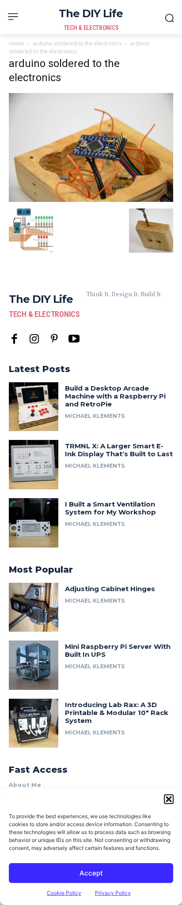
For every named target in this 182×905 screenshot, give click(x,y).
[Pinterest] (54, 339)
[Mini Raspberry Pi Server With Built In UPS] (33, 665)
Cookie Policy (64, 893)
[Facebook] (14, 339)
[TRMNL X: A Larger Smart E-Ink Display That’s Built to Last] (33, 464)
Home (16, 43)
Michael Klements (95, 416)
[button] (168, 799)
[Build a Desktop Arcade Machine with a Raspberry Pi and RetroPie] (33, 407)
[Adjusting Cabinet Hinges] (33, 607)
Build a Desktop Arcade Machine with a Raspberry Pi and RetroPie (115, 396)
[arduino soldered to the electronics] (91, 199)
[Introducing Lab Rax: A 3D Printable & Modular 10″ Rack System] (33, 723)
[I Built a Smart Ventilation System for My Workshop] (33, 522)
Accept (91, 873)
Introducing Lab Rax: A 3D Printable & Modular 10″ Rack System (116, 712)
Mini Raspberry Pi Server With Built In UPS (118, 650)
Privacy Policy (113, 893)
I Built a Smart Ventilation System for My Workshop (110, 508)
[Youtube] (74, 339)
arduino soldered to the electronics (77, 43)
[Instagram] (34, 339)
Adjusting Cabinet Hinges (110, 589)
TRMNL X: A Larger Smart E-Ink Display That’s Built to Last (119, 450)
